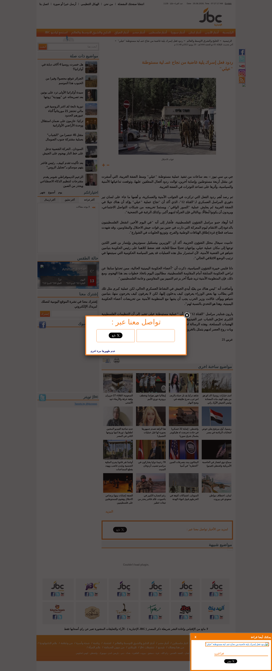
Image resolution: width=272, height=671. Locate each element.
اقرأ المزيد (219, 653)
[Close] (186, 315)
